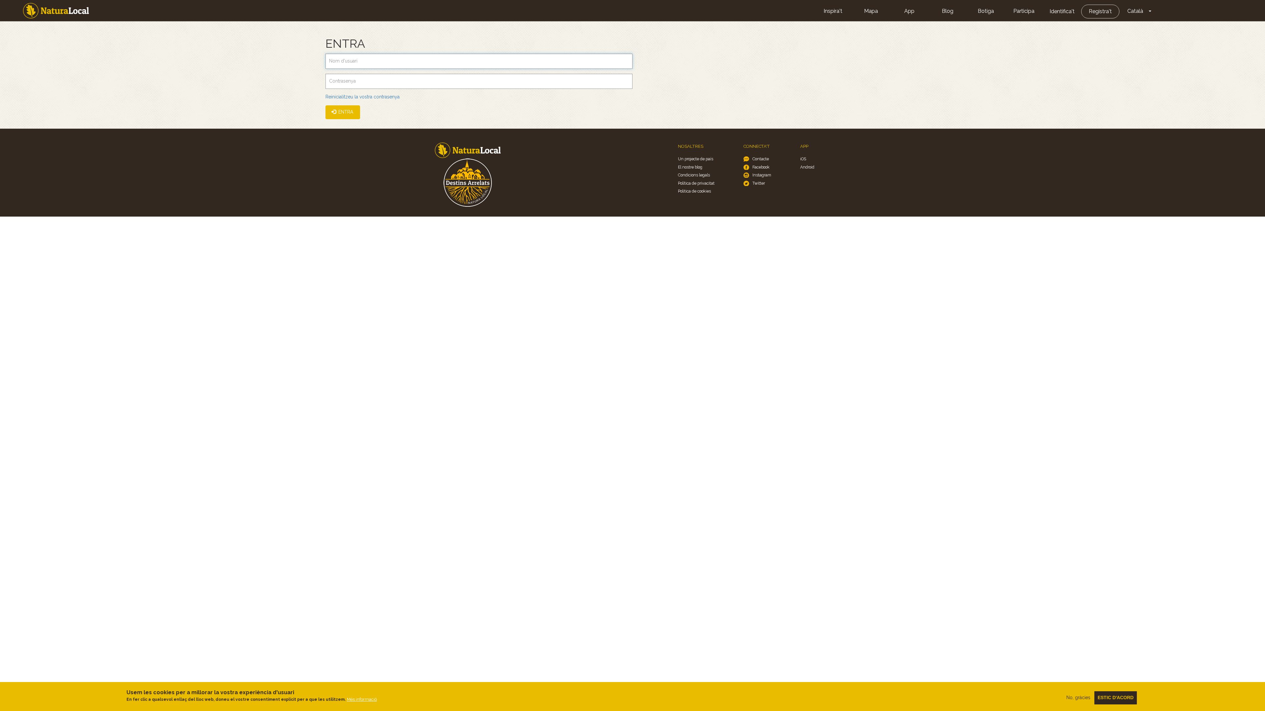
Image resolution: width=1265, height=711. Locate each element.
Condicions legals (694, 174)
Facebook (761, 167)
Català (1135, 11)
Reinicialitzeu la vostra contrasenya (362, 96)
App (909, 11)
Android (807, 167)
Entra (345, 112)
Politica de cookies (694, 191)
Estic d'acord (1116, 697)
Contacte (760, 158)
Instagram (761, 174)
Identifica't (1062, 11)
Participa (1023, 11)
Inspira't (833, 11)
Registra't (1100, 11)
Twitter (758, 183)
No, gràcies (1078, 697)
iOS (803, 158)
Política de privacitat (696, 183)
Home (56, 10)
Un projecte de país (695, 158)
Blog (947, 11)
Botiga (986, 11)
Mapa (871, 11)
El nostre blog (690, 167)
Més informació (362, 699)
